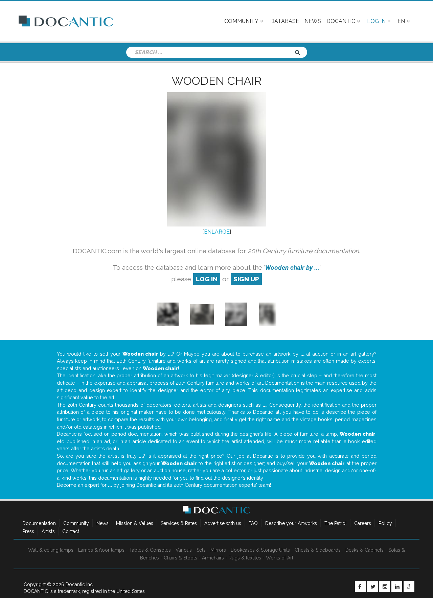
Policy (385, 523)
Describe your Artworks (291, 523)
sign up (246, 279)
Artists (48, 531)
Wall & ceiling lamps (50, 550)
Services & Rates (179, 523)
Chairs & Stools (180, 557)
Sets (201, 550)
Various (184, 550)
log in (207, 279)
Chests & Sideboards (318, 550)
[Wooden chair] (167, 314)
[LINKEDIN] (396, 586)
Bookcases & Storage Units (260, 550)
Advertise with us (222, 523)
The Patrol (335, 523)
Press (28, 531)
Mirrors (218, 550)
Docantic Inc (79, 584)
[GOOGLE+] (409, 586)
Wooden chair (216, 81)
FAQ (253, 523)
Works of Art (279, 557)
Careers (362, 523)
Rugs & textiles (245, 557)
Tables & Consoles (150, 550)
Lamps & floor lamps (101, 550)
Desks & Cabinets (364, 550)
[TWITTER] (372, 586)
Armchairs (213, 557)
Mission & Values (134, 523)
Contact (70, 531)
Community (76, 523)
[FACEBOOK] (360, 586)
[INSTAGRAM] (384, 586)
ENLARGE (217, 232)
